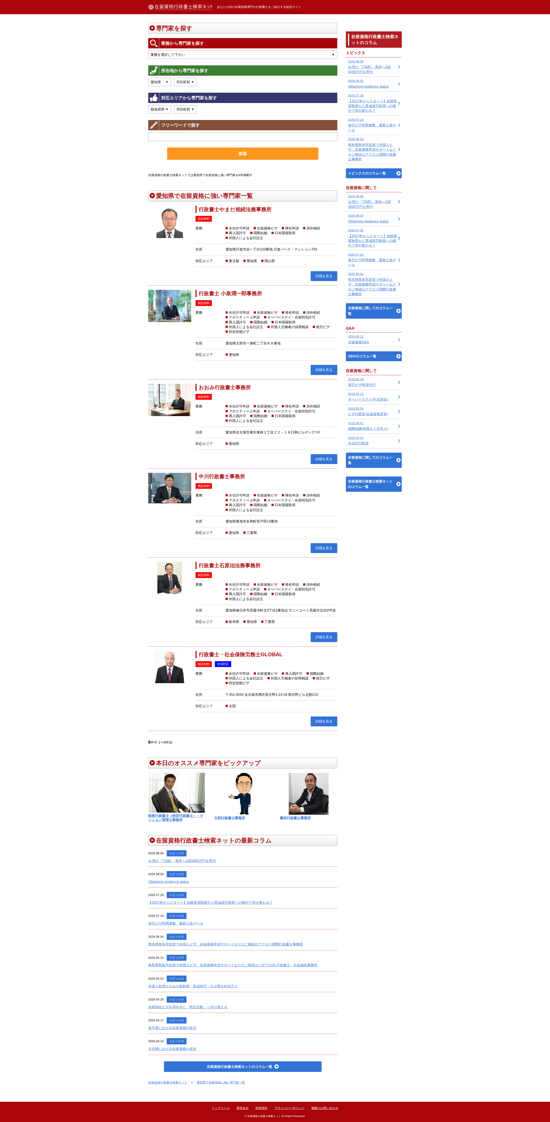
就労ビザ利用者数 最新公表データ (175, 923)
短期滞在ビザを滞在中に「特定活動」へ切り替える (187, 1007)
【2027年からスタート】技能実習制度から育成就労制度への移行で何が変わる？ (210, 902)
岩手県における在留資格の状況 (172, 1028)
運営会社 (243, 1108)
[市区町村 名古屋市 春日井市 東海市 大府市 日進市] (185, 82)
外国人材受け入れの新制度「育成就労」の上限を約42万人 (193, 986)
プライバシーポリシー (289, 1108)
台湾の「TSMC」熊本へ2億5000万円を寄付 (182, 861)
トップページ (221, 1108)
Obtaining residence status (168, 882)
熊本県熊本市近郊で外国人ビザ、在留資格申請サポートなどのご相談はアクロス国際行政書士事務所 (225, 944)
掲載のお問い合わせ (324, 1108)
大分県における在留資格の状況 (172, 1049)
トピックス (176, 853)
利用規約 (261, 1108)
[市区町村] (185, 109)
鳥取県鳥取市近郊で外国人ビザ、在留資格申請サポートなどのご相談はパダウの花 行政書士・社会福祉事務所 (233, 965)
